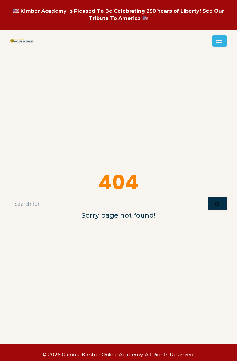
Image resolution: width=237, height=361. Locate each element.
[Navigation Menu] (219, 41)
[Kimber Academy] (22, 40)
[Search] (217, 203)
